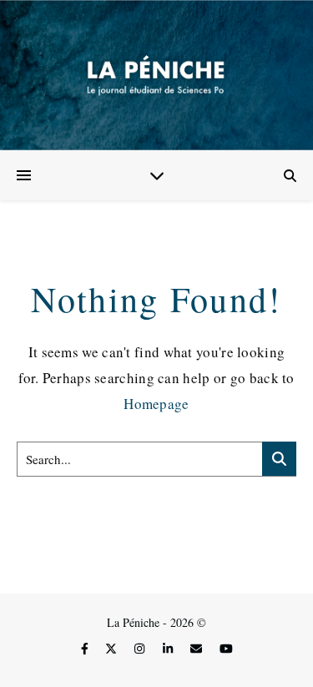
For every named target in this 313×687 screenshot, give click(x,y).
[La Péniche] (156, 75)
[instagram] (141, 648)
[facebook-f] (86, 648)
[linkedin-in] (169, 648)
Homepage (156, 403)
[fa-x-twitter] (112, 648)
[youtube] (226, 648)
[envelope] (197, 648)
